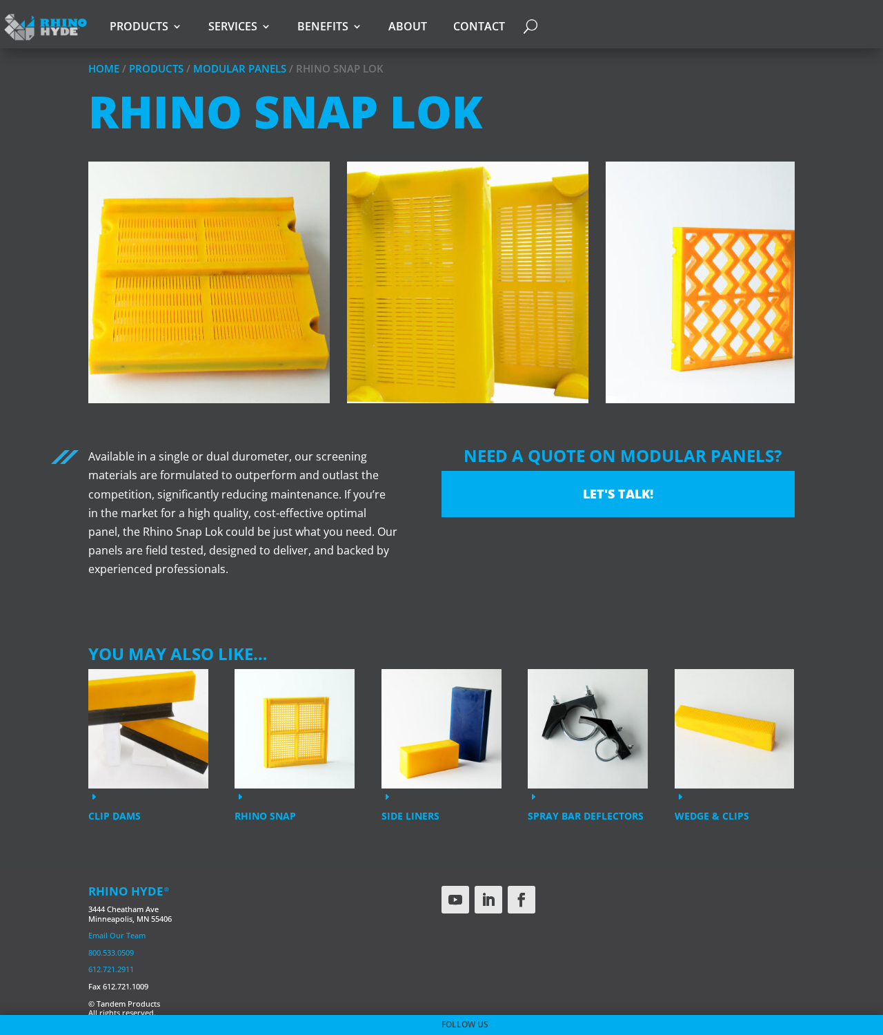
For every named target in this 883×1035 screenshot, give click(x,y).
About (407, 26)
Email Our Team (117, 935)
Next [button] (787, 293)
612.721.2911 (111, 969)
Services (232, 26)
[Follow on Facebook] (521, 899)
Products (139, 26)
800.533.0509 (111, 952)
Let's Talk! (618, 493)
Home (103, 68)
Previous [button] (95, 293)
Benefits (322, 26)
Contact (479, 26)
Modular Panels (239, 68)
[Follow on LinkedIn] (488, 899)
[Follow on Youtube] (455, 899)
